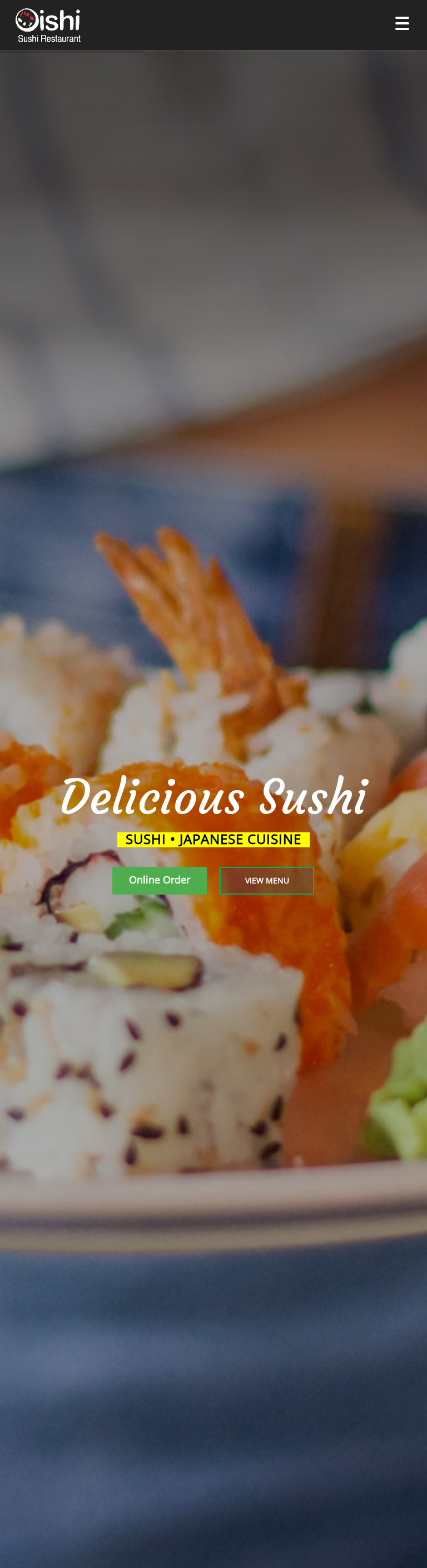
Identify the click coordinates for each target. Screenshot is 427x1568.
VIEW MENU (267, 880)
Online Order (159, 879)
